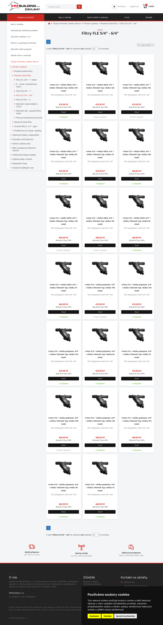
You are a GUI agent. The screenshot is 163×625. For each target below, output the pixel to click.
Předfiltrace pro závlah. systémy (27, 130)
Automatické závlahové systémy (24, 30)
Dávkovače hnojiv (19, 163)
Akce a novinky (64, 17)
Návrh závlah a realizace (97, 17)
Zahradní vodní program (21, 49)
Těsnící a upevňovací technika (23, 43)
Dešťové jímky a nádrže (22, 159)
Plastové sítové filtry (22, 75)
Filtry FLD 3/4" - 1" (23, 91)
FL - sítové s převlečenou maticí (26, 85)
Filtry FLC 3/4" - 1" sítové (26, 80)
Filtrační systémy (19, 67)
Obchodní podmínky (92, 584)
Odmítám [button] (108, 616)
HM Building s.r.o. (21, 618)
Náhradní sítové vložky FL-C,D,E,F (27, 105)
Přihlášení (121, 6)
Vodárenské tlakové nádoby (24, 155)
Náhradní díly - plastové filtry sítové (28, 112)
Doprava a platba (90, 581)
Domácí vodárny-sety (21, 143)
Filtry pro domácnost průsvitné (29, 117)
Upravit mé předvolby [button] (125, 616)
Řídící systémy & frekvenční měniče (24, 149)
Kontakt (149, 17)
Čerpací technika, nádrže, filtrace (25, 61)
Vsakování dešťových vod (22, 168)
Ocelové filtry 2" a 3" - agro (25, 126)
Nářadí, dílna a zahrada (21, 55)
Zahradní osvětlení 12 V (21, 36)
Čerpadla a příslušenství (22, 139)
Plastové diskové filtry (23, 71)
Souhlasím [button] (94, 616)
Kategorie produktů (25, 17)
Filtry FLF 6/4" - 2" (23, 99)
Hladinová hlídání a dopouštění (25, 135)
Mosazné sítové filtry (23, 122)
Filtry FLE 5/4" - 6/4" (24, 95)
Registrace (134, 6)
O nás (126, 17)
